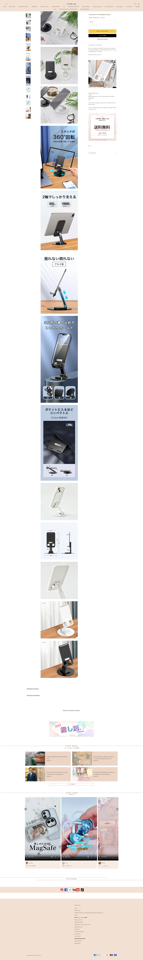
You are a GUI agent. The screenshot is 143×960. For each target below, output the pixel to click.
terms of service (77, 941)
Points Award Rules (84, 9)
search (75, 908)
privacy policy (77, 910)
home (4, 6)
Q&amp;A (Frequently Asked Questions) (68, 9)
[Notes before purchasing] (32, 688)
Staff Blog (137, 6)
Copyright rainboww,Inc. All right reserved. (33, 955)
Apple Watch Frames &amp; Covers (82, 924)
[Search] (6, 4)
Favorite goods (119, 6)
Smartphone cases (44, 6)
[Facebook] (92, 145)
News (55, 9)
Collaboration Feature (23, 6)
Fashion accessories (97, 6)
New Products (12, 6)
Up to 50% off (77, 936)
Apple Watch (34, 6)
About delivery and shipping (33, 695)
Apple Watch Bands (78, 922)
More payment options (102, 39)
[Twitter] (94, 145)
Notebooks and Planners (73, 6)
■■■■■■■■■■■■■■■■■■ (79, 938)
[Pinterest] (96, 145)
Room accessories (109, 6)
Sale (64, 6)
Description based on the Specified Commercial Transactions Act (88, 912)
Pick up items (129, 6)
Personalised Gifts (56, 6)
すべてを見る (71, 784)
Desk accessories (86, 6)
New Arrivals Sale (78, 919)
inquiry (76, 915)
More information (92, 152)
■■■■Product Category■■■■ (80, 917)
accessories (76, 929)
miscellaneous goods (79, 931)
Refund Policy (77, 943)
